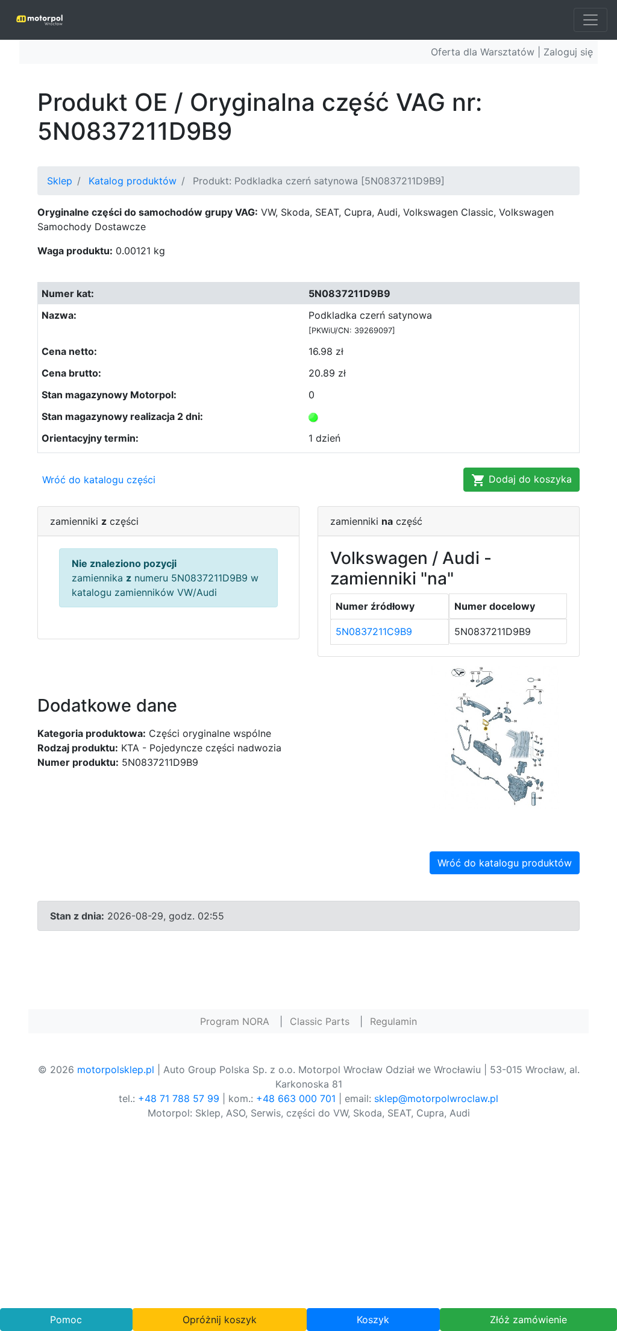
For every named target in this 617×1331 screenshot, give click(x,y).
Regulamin (393, 1021)
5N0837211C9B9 (374, 631)
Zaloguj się (568, 52)
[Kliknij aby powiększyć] (495, 737)
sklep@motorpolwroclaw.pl (436, 1098)
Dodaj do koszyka (529, 479)
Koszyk (373, 1320)
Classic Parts (319, 1021)
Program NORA (234, 1021)
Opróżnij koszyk (220, 1320)
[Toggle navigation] (590, 20)
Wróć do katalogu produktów (504, 863)
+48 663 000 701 (296, 1098)
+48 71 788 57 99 (178, 1098)
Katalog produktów (133, 181)
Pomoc (66, 1320)
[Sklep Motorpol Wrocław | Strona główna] (39, 20)
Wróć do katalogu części (98, 480)
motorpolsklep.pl (115, 1069)
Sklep (59, 181)
